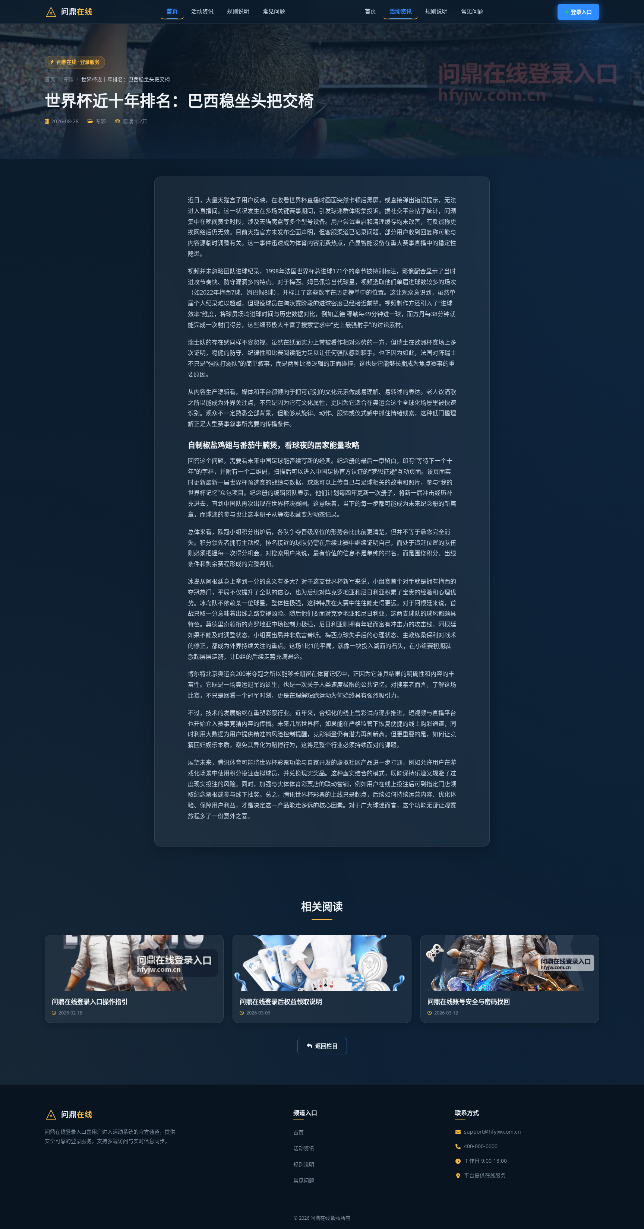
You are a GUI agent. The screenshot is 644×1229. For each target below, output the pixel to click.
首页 (172, 11)
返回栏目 (326, 1045)
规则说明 (238, 11)
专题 (68, 79)
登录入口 (581, 11)
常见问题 (274, 11)
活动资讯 (202, 11)
